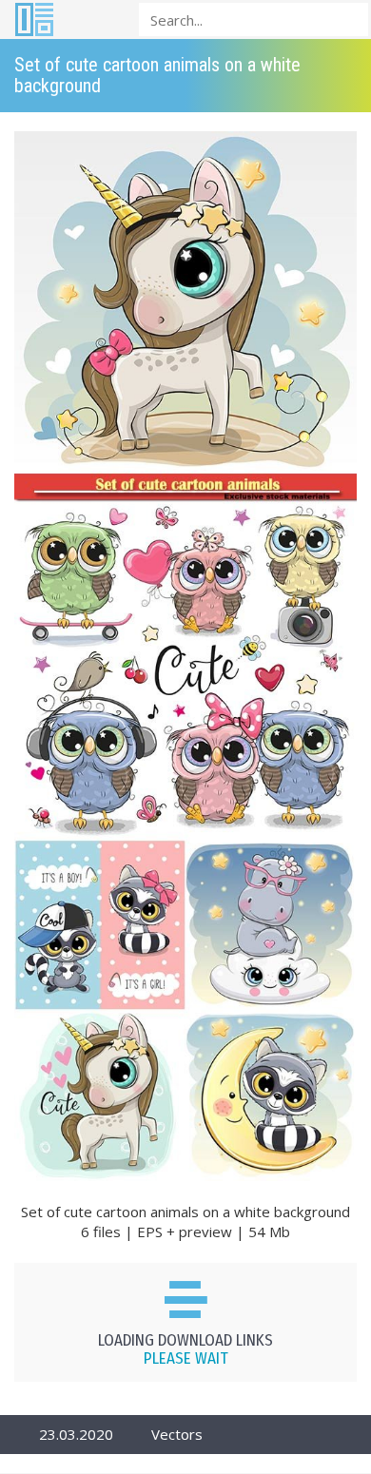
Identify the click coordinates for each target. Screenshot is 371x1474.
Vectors (177, 1434)
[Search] (348, 18)
